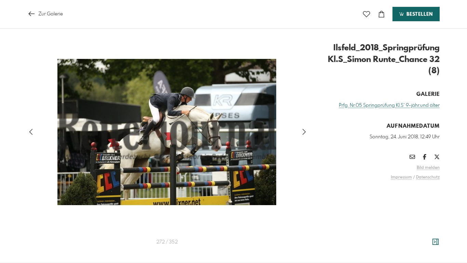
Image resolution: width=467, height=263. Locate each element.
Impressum (401, 177)
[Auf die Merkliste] (366, 14)
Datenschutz (428, 177)
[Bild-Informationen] (435, 242)
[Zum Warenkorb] (381, 14)
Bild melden (428, 168)
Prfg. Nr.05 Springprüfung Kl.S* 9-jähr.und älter (389, 105)
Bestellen (419, 14)
